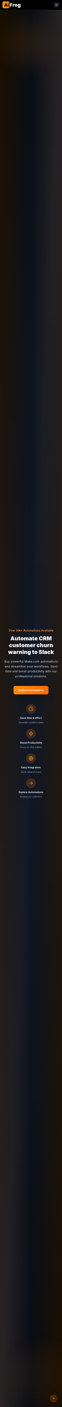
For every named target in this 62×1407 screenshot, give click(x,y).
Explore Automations (31, 690)
